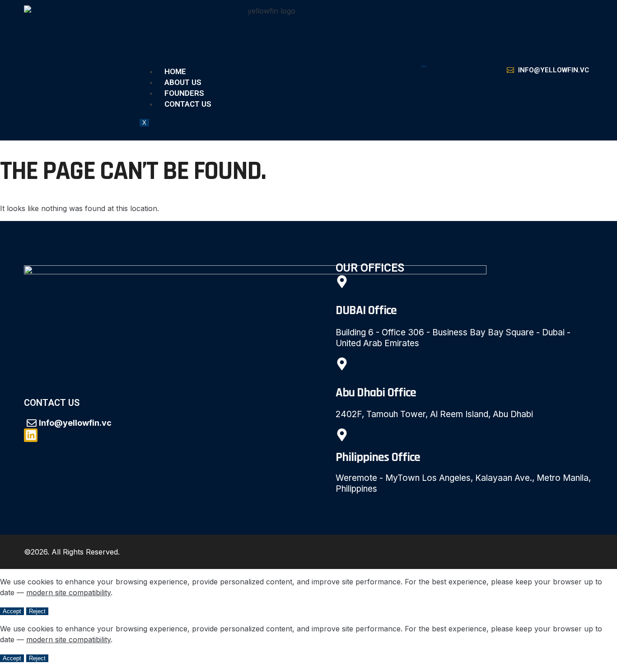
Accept (12, 611)
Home (175, 71)
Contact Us (187, 103)
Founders (184, 93)
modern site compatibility (68, 592)
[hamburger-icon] (423, 66)
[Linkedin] (30, 435)
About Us (182, 82)
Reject (37, 611)
